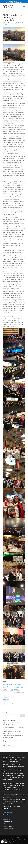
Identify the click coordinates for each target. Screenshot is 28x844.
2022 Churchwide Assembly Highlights (7, 686)
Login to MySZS (8, 821)
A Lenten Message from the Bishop (12, 731)
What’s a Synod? (8, 826)
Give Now (6, 824)
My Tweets (5, 815)
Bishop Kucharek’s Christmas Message (13, 735)
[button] (4, 841)
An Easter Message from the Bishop (12, 727)
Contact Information (9, 828)
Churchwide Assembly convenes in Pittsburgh (6, 698)
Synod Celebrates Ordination (10, 740)
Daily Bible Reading (10, 746)
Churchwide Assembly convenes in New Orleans (18, 687)
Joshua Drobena (8, 23)
